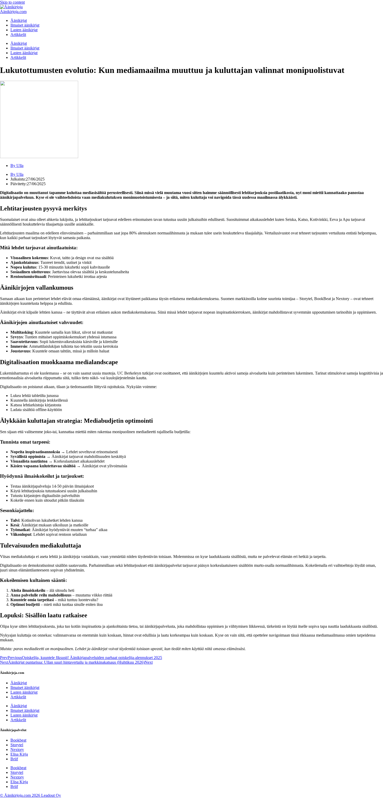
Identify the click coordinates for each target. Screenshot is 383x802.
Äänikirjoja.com (13, 11)
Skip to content (12, 2)
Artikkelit (18, 34)
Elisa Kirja (19, 754)
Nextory (17, 749)
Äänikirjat (18, 20)
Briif (14, 759)
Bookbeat (18, 740)
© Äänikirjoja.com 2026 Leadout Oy (30, 795)
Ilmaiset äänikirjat (24, 25)
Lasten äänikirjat (24, 30)
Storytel (16, 745)
